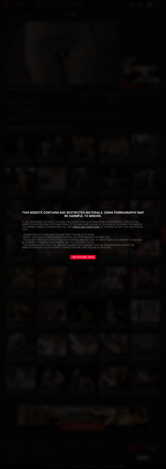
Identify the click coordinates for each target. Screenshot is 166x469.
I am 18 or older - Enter (83, 257)
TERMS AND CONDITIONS (85, 227)
